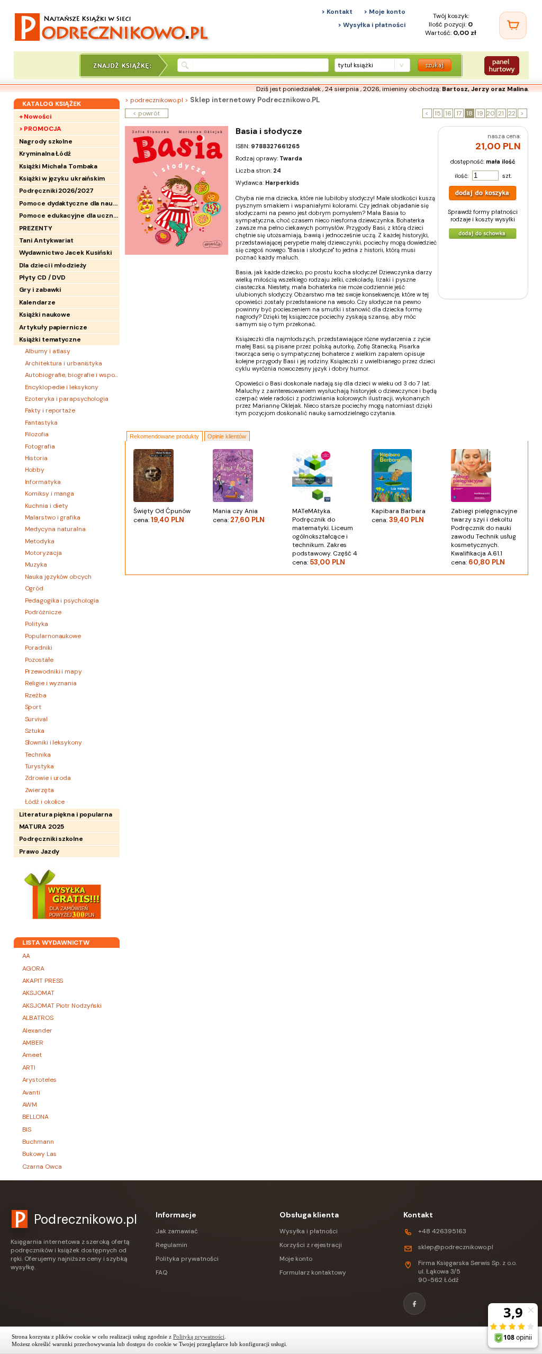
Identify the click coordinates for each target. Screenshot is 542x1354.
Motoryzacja (43, 553)
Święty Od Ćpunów (162, 515)
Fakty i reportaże (50, 410)
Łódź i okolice (45, 801)
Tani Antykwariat (46, 240)
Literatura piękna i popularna (65, 814)
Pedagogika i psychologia (62, 600)
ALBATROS (37, 1018)
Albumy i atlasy (48, 351)
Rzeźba (36, 695)
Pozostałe (39, 660)
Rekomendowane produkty (164, 436)
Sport (33, 707)
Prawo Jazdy (39, 851)
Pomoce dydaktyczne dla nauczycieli (69, 203)
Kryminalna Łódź (45, 153)
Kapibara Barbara (399, 515)
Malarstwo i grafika (52, 517)
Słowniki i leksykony (53, 742)
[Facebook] (414, 1304)
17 (459, 113)
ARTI (29, 1067)
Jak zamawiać (177, 1231)
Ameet (32, 1055)
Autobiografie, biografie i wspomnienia (72, 375)
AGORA (33, 968)
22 (512, 113)
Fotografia (40, 446)
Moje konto (295, 1258)
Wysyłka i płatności (308, 1231)
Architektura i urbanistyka (63, 363)
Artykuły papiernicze (53, 327)
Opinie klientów (226, 436)
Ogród (34, 588)
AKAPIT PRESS (43, 980)
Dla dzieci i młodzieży (53, 265)
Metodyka (40, 541)
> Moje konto (384, 11)
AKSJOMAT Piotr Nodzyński (62, 1005)
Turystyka (39, 766)
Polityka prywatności (187, 1258)
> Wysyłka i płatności (371, 25)
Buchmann (38, 1141)
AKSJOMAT (38, 993)
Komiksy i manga (50, 493)
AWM (30, 1104)
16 (448, 113)
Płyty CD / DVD (42, 277)
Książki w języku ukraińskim (62, 178)
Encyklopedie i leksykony (62, 387)
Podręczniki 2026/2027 (56, 190)
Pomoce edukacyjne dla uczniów (69, 215)
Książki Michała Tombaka (58, 166)
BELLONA (35, 1117)
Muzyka (36, 564)
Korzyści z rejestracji (310, 1245)
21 (501, 113)
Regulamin (171, 1245)
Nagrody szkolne (46, 141)
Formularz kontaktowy (312, 1272)
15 (438, 113)
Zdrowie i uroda (48, 778)
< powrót (146, 113)
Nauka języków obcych (58, 576)
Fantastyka (41, 422)
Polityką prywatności (198, 1336)
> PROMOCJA (40, 128)
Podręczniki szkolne (51, 839)
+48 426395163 (442, 1231)
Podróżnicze (43, 612)
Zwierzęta (39, 790)
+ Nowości (35, 116)
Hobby (35, 469)
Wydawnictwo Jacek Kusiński (65, 252)
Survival (36, 719)
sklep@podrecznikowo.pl (455, 1247)
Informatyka (43, 482)
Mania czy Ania (239, 515)
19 (480, 113)
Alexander (37, 1030)
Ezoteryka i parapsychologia (67, 398)
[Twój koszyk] (513, 25)
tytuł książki (355, 65)
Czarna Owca (42, 1166)
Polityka (36, 624)
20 (490, 113)
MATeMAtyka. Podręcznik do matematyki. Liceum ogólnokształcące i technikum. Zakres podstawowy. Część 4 (324, 537)
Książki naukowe (45, 314)
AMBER (33, 1042)
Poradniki (38, 647)
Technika (38, 754)
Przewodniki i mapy (53, 671)
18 (469, 113)
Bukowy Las (39, 1154)
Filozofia (37, 434)
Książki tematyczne (50, 339)
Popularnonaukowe (53, 636)
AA (26, 956)
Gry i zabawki (40, 289)
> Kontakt (337, 11)
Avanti (31, 1092)
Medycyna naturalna (55, 529)
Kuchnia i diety (47, 505)
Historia (36, 458)
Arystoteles (39, 1079)
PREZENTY (35, 228)
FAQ (161, 1272)
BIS (27, 1129)
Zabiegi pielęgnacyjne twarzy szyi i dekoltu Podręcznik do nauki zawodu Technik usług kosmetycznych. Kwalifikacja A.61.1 (484, 537)
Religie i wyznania (51, 683)
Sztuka (34, 731)
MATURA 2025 (41, 826)
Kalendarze (37, 302)
